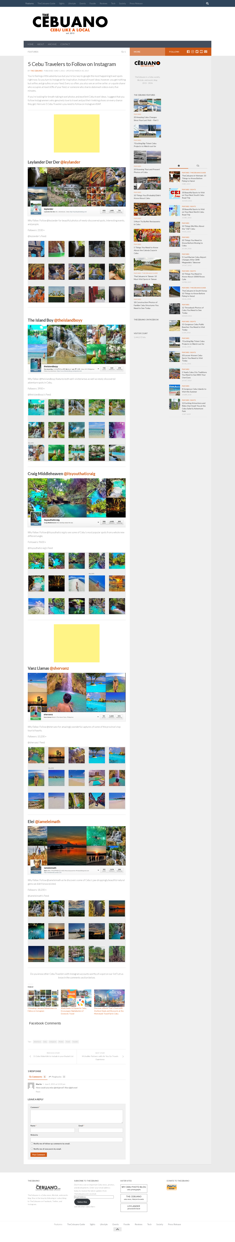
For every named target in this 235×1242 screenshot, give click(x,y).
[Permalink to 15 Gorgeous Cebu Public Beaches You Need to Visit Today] (174, 325)
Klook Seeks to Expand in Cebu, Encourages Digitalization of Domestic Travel (73, 1011)
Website (34, 1135)
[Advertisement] (77, 137)
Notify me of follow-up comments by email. (52, 1144)
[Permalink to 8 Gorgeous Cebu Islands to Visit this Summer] (174, 390)
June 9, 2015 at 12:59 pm (55, 1084)
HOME (30, 44)
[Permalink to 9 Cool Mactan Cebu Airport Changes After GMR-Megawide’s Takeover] (174, 258)
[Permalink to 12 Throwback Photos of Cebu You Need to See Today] (174, 308)
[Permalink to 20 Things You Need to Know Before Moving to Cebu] (174, 241)
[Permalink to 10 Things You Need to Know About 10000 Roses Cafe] (174, 275)
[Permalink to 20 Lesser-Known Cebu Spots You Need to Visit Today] (174, 356)
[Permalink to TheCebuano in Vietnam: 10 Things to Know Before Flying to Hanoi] (174, 176)
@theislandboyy (68, 320)
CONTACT (65, 44)
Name (33, 1126)
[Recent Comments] (197, 166)
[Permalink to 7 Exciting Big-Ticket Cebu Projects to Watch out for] (174, 342)
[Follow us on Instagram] (192, 51)
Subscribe (82, 1202)
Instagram (52, 1042)
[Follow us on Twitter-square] (197, 51)
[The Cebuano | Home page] (70, 23)
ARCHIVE (52, 44)
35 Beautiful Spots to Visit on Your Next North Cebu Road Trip (193, 212)
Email (81, 1126)
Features (30, 3)
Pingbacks (58, 1076)
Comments (38, 1076)
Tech (113, 3)
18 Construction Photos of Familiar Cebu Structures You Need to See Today (146, 305)
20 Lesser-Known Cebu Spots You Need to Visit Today (192, 358)
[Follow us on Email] (205, 51)
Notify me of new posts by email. (47, 1149)
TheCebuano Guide (46, 3)
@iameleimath (47, 821)
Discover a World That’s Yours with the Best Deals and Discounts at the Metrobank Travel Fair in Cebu (109, 1011)
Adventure (37, 1042)
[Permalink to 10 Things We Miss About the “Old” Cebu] (174, 227)
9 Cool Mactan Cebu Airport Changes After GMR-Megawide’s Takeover (194, 260)
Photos (61, 1042)
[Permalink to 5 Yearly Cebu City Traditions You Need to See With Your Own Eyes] (174, 373)
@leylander (70, 162)
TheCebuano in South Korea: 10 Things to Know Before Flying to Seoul (194, 293)
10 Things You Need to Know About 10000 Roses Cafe (193, 276)
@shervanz (59, 668)
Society (122, 3)
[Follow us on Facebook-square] (188, 51)
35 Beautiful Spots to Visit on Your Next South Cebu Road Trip (193, 195)
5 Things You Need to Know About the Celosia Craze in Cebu (146, 250)
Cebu (45, 1042)
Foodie (93, 3)
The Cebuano (36, 71)
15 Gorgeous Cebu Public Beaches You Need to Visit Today (193, 327)
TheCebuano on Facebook (146, 320)
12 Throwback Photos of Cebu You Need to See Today (193, 310)
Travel (68, 1042)
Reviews (103, 3)
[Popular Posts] (178, 166)
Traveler (75, 1042)
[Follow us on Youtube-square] (201, 51)
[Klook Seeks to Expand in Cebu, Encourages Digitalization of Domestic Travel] (76, 998)
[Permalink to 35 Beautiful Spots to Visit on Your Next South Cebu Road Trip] (174, 193)
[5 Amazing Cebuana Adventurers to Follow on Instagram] (43, 998)
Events (83, 3)
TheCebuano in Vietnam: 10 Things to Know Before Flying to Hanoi (194, 178)
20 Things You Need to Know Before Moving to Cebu (192, 243)
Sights (61, 3)
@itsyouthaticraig (79, 473)
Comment (35, 1107)
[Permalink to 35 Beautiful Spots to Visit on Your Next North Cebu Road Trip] (174, 210)
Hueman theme (58, 1236)
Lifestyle (72, 3)
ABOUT (40, 44)
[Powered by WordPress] (37, 1236)
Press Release (136, 3)
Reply (38, 1092)
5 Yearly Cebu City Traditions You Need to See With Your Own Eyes (194, 375)
